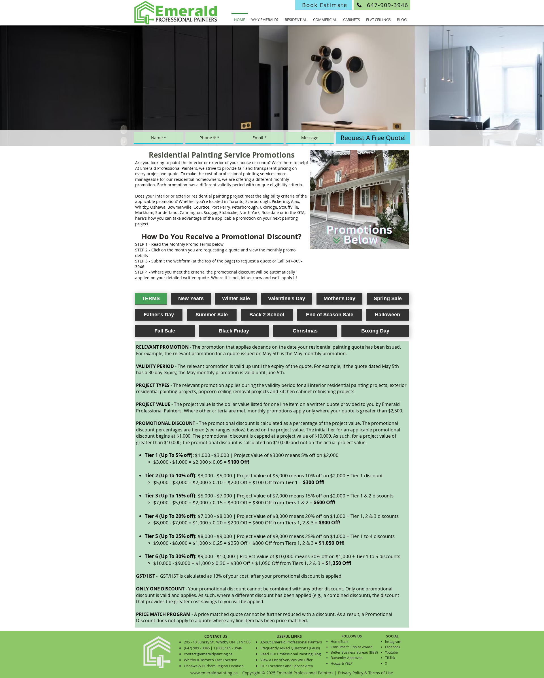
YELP (348, 663)
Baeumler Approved (346, 657)
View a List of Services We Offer (286, 659)
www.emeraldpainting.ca (214, 672)
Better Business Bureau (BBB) (354, 652)
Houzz (336, 663)
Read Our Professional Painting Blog (290, 653)
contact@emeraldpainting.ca (208, 653)
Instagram (393, 641)
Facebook (392, 647)
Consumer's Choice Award (351, 647)
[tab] (151, 299)
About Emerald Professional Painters (291, 642)
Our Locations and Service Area (286, 665)
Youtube (391, 652)
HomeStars (339, 641)
